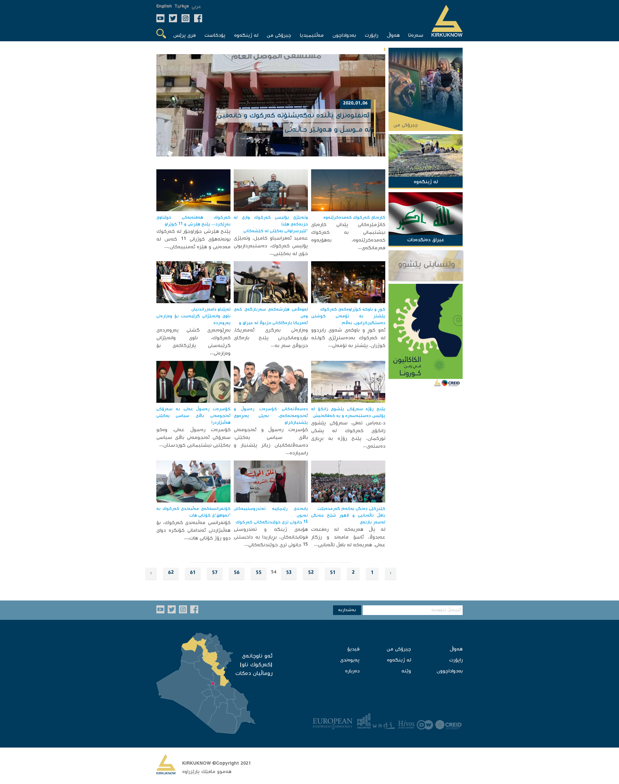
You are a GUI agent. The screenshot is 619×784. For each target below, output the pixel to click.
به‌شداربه (347, 610)
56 (237, 573)
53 (289, 573)
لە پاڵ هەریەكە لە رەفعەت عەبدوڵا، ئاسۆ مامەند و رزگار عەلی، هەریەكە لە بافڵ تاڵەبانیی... (348, 537)
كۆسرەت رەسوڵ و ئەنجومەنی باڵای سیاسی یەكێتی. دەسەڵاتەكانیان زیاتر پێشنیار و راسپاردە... (271, 441)
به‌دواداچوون (450, 671)
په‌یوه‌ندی (349, 660)
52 (311, 573)
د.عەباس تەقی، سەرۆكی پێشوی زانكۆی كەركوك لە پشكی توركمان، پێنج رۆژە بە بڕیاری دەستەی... (348, 435)
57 (215, 573)
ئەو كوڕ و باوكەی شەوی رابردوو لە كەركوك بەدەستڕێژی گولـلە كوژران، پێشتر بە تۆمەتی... (348, 338)
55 (258, 573)
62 (171, 573)
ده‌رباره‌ (352, 671)
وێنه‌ (406, 671)
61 (193, 573)
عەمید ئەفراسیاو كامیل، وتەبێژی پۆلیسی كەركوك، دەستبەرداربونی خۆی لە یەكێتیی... (271, 246)
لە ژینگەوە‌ (399, 660)
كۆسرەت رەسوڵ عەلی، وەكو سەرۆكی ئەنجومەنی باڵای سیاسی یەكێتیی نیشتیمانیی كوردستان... (193, 437)
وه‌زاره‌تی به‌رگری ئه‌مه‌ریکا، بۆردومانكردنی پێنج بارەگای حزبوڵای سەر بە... (271, 338)
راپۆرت (456, 660)
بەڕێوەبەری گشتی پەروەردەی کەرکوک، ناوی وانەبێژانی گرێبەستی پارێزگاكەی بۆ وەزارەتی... (193, 342)
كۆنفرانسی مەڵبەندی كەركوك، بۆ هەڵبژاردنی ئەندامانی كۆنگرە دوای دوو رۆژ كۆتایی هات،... (193, 530)
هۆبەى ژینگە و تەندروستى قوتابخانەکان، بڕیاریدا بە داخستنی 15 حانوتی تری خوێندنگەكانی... (271, 537)
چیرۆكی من (399, 649)
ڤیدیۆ (353, 649)
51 (333, 573)
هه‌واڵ (456, 649)
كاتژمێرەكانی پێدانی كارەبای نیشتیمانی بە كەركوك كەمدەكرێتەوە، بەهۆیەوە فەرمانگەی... (348, 236)
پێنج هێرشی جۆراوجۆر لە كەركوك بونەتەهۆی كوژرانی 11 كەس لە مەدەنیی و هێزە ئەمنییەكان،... (193, 239)
